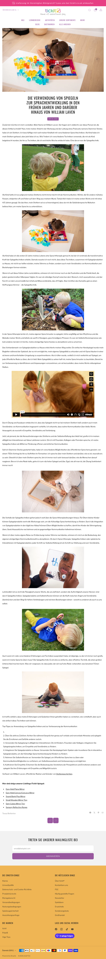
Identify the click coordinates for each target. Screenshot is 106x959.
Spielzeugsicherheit (10, 911)
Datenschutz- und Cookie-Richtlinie (17, 889)
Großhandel (60, 915)
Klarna (5, 881)
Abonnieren (53, 856)
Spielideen (59, 902)
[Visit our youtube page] (72, 929)
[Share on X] (94, 813)
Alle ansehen (65, 24)
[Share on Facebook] (90, 813)
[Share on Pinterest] (98, 813)
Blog (37, 24)
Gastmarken (49, 24)
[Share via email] (102, 813)
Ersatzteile (59, 906)
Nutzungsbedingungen (11, 906)
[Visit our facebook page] (56, 929)
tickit (4, 928)
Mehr (82, 20)
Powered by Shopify (9, 956)
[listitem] (53, 3)
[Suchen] (89, 10)
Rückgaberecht (8, 898)
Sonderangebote (62, 911)
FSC (56, 889)
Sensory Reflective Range (16, 807)
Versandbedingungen (11, 902)
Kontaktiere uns (61, 885)
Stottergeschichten (64, 774)
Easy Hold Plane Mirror (15, 789)
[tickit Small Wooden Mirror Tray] (53, 491)
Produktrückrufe (9, 894)
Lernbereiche (34, 20)
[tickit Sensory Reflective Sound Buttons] (53, 629)
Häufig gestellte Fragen (64, 894)
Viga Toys (6, 937)
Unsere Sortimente (67, 20)
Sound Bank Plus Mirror (15, 796)
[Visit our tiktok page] (67, 929)
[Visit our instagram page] (61, 929)
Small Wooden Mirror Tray (16, 800)
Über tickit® (60, 881)
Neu (22, 20)
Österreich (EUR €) (9, 10)
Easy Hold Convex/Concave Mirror (20, 793)
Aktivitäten (50, 20)
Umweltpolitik (8, 885)
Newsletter (59, 898)
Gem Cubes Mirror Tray (15, 804)
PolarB (5, 933)
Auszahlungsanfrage (10, 915)
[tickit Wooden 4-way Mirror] (53, 309)
